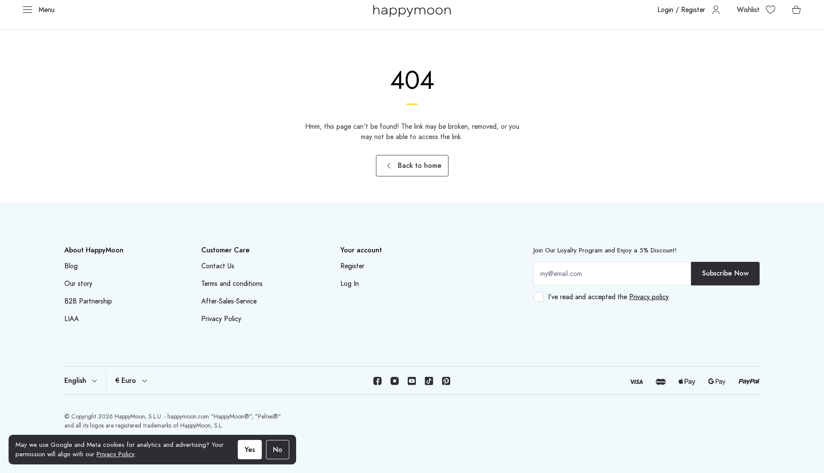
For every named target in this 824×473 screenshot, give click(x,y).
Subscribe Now (725, 273)
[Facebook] (377, 380)
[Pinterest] (446, 380)
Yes (250, 450)
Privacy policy (649, 297)
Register (352, 266)
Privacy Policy (115, 454)
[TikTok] (429, 380)
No (277, 450)
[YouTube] (412, 380)
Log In (349, 283)
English (75, 380)
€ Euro (125, 380)
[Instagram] (394, 380)
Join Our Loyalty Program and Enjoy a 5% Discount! (605, 250)
